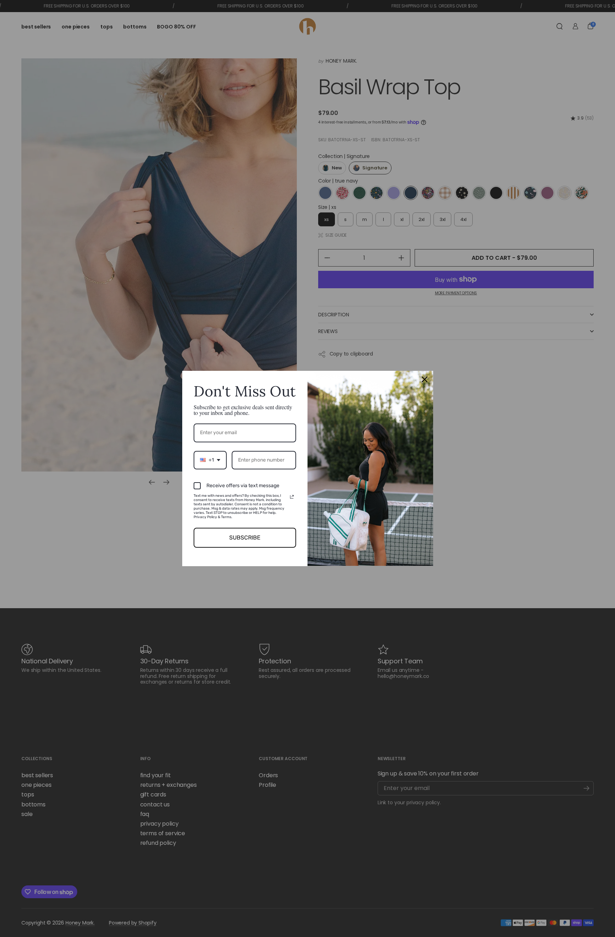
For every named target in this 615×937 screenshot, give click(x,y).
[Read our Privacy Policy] (292, 497)
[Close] (424, 379)
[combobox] (210, 460)
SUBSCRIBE (245, 537)
